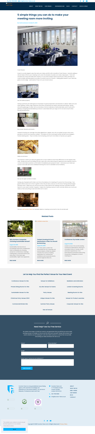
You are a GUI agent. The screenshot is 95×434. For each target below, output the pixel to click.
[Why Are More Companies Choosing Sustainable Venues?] (20, 228)
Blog (68, 6)
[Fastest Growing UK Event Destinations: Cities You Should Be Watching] (47, 228)
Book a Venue (84, 6)
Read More (13, 260)
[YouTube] (87, 1)
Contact (74, 6)
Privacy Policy (63, 424)
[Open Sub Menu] (52, 6)
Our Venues (48, 6)
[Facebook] (80, 1)
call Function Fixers (27, 209)
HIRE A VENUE (73, 390)
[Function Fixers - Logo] (10, 6)
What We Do (38, 6)
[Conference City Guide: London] (74, 228)
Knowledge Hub (59, 6)
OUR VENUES (73, 393)
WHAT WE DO (73, 388)
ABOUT (72, 386)
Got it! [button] (14, 429)
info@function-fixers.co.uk (27, 1)
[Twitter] (83, 1)
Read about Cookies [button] (9, 425)
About (31, 6)
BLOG (71, 395)
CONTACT (73, 397)
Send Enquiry (27, 368)
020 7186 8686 (13, 1)
